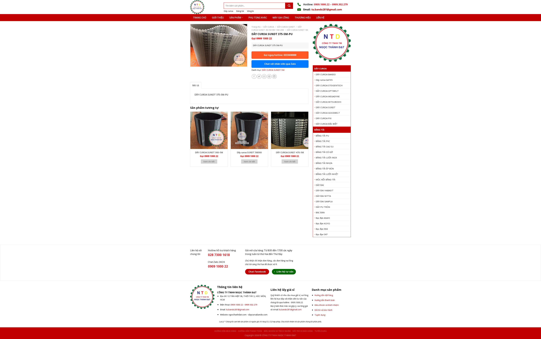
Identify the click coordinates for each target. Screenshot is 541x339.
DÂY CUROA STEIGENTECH (329, 85)
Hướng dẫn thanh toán (250, 331)
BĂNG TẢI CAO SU (324, 146)
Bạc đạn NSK (322, 228)
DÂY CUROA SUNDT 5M (297, 30)
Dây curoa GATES (324, 79)
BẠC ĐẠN (320, 212)
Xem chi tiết (209, 161)
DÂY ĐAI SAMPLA (324, 201)
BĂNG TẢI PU (322, 135)
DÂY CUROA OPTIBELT (327, 90)
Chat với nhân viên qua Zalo (280, 63)
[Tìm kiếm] (289, 6)
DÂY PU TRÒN (323, 207)
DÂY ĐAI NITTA (323, 196)
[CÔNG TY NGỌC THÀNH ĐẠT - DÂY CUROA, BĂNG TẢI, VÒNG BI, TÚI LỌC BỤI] (204, 7)
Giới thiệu (218, 17)
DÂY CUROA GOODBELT (328, 112)
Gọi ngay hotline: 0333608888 (280, 55)
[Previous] (190, 140)
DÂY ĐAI (320, 185)
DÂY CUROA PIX (324, 118)
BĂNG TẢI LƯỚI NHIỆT (327, 174)
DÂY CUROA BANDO (326, 74)
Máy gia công (281, 17)
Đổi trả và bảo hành (303, 331)
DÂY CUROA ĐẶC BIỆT (326, 123)
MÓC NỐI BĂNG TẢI (325, 179)
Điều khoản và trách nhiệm (277, 331)
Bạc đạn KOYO (323, 223)
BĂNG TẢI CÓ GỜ (324, 152)
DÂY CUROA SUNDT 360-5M (209, 152)
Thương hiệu (303, 17)
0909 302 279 (251, 304)
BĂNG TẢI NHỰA (324, 163)
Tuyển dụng (321, 331)
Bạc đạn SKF (322, 234)
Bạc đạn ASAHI (323, 217)
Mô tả (195, 85)
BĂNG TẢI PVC (323, 141)
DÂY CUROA (320, 68)
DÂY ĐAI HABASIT (324, 190)
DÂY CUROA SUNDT (325, 107)
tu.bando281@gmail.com (326, 9)
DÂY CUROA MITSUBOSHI (328, 101)
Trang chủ (199, 17)
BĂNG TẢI (319, 129)
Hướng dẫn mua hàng (225, 331)
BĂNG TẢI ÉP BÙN (325, 168)
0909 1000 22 (236, 304)
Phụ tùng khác (258, 17)
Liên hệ (320, 17)
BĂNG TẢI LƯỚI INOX (326, 157)
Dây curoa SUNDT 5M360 (249, 152)
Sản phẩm (235, 17)
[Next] (308, 140)
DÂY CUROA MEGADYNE (328, 96)
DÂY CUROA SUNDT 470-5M (290, 152)
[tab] (195, 85)
